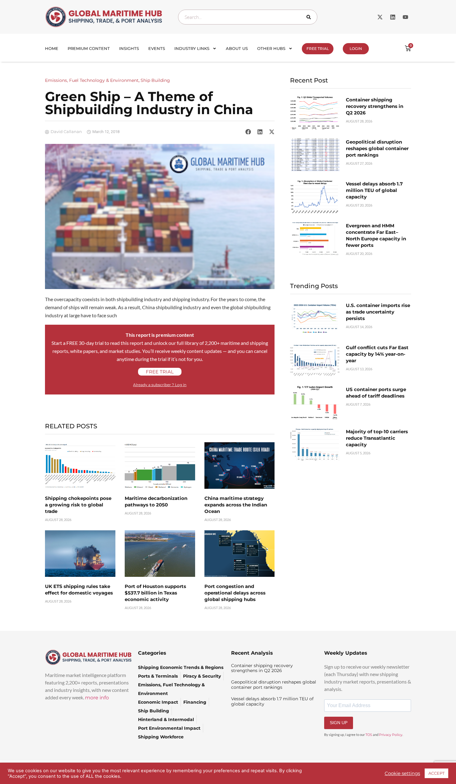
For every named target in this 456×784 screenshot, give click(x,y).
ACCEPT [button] (436, 773)
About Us (237, 48)
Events (156, 48)
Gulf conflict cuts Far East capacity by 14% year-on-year (377, 354)
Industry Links (191, 48)
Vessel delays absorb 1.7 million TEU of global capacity (374, 190)
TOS (368, 735)
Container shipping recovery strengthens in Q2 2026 (374, 106)
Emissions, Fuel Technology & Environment (92, 80)
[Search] (309, 17)
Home (51, 48)
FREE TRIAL (317, 48)
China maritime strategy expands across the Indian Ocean (235, 504)
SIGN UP (338, 722)
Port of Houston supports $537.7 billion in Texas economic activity (155, 592)
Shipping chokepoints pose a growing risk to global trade (78, 504)
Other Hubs (271, 48)
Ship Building (155, 80)
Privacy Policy (390, 735)
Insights (129, 48)
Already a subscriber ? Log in (159, 384)
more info (97, 698)
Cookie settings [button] (402, 773)
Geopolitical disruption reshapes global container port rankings (377, 148)
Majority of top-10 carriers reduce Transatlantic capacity (377, 438)
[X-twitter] (380, 17)
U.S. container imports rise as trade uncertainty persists (378, 311)
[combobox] (247, 17)
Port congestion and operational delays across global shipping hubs (235, 592)
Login (356, 48)
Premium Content (89, 48)
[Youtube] (405, 17)
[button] (248, 132)
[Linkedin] (392, 17)
